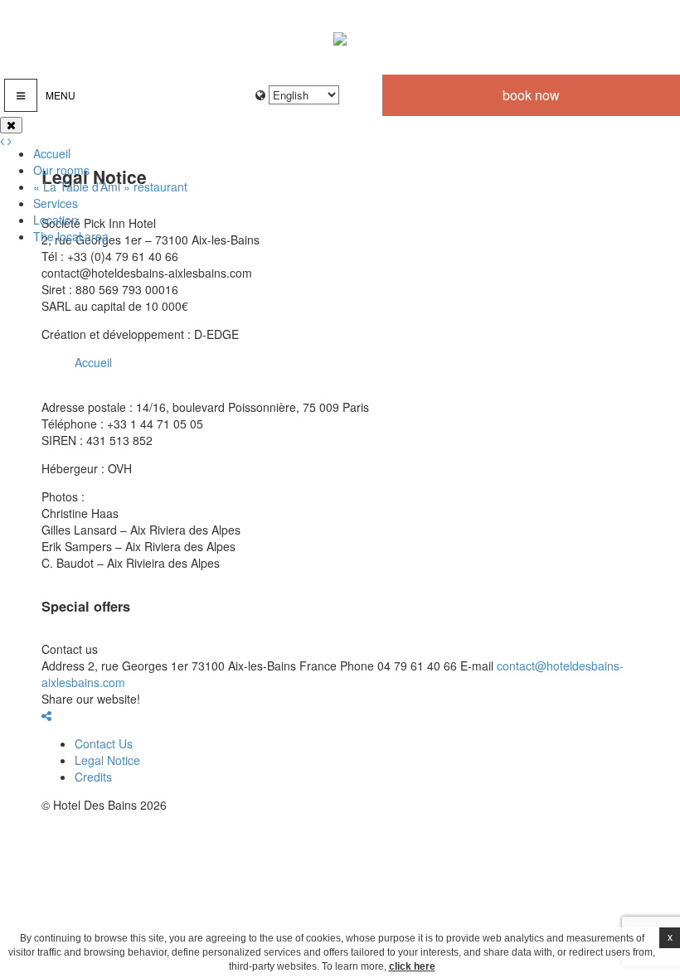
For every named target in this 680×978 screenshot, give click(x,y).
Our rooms (61, 170)
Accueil (51, 153)
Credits (93, 776)
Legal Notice (107, 760)
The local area (71, 236)
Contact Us (104, 743)
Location (55, 219)
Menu (60, 95)
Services (55, 203)
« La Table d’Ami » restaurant (110, 186)
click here (412, 966)
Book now (531, 94)
